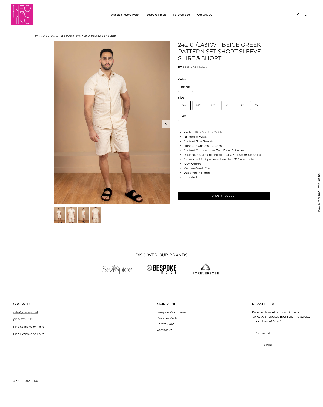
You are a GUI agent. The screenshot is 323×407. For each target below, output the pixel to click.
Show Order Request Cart (319, 193)
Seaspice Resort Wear (124, 14)
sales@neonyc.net (25, 312)
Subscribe (265, 345)
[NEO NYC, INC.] (22, 14)
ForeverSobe (181, 14)
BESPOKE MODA (194, 66)
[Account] (297, 14)
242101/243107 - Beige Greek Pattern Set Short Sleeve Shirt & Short (79, 36)
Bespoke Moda (156, 14)
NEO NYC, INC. (29, 381)
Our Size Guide (212, 132)
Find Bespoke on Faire (28, 334)
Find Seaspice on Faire (28, 326)
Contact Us (204, 14)
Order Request (224, 195)
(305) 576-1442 (23, 319)
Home (36, 36)
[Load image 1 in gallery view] (112, 122)
